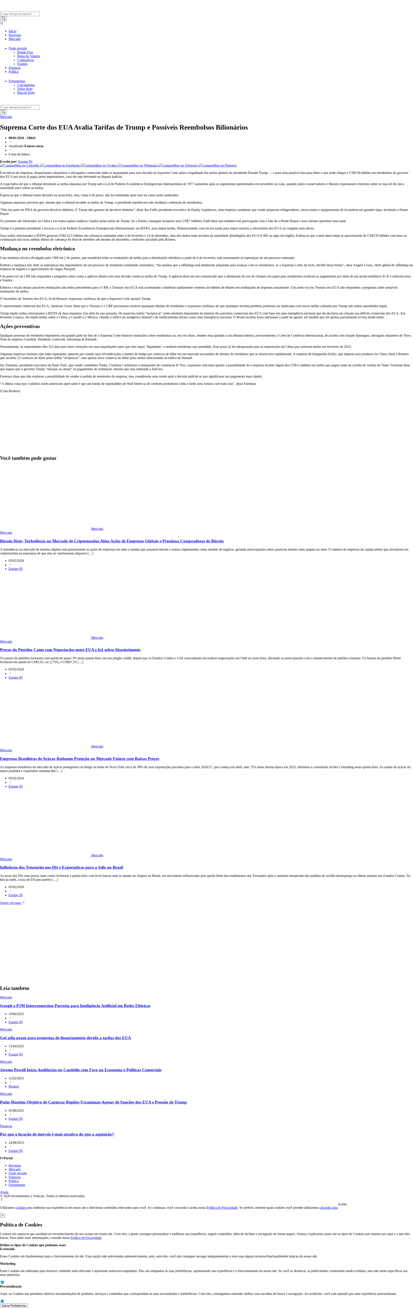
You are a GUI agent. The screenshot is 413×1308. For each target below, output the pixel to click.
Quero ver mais (11, 903)
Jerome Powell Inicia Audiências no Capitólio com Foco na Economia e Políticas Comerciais (81, 1070)
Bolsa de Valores (28, 56)
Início (12, 31)
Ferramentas (17, 81)
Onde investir (18, 48)
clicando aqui (329, 1207)
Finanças (15, 68)
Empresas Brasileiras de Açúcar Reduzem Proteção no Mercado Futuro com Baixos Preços (79, 758)
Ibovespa (15, 35)
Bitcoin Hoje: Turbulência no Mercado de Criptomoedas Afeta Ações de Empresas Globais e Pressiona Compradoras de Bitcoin (112, 541)
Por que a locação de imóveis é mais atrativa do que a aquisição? (57, 1134)
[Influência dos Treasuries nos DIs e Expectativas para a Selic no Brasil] (45, 855)
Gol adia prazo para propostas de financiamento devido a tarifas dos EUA (65, 1038)
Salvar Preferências (14, 1305)
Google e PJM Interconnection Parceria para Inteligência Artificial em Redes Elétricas (75, 1005)
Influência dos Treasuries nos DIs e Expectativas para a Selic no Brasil (61, 867)
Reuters (14, 1086)
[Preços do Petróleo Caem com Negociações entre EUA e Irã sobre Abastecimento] (45, 637)
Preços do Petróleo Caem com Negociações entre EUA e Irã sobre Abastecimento (70, 649)
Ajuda (4, 1192)
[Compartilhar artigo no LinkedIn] (20, 165)
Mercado (15, 39)
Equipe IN (25, 161)
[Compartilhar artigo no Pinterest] (217, 165)
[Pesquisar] (3, 19)
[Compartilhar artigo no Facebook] (60, 165)
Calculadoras (26, 85)
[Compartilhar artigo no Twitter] (98, 165)
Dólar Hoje (24, 89)
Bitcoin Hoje (26, 92)
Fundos (22, 64)
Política (14, 71)
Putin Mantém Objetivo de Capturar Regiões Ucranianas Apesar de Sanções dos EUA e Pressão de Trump (93, 1102)
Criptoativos (25, 60)
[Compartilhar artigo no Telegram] (178, 165)
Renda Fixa (25, 52)
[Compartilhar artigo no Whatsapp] (137, 165)
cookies (20, 1207)
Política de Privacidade (222, 1207)
